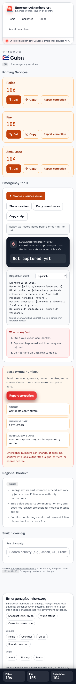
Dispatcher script (19, 276)
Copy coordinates (48, 206)
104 (11, 158)
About (11, 657)
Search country (15, 543)
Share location (19, 206)
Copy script (17, 216)
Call (16, 99)
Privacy (25, 657)
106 (11, 89)
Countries (27, 19)
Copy (32, 99)
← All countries (11, 51)
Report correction (18, 29)
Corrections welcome (20, 623)
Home (12, 19)
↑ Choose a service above (25, 196)
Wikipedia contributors (23, 411)
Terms (39, 657)
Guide (43, 19)
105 (11, 124)
